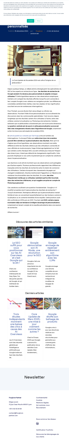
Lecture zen (34, 34)
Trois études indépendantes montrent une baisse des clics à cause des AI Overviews (17, 324)
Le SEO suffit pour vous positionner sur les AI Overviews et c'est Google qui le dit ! (16, 252)
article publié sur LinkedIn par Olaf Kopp (24, 136)
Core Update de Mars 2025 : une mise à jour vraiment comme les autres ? (34, 323)
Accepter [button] (30, 21)
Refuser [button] (39, 21)
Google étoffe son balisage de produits (52, 318)
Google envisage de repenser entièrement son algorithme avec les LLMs (52, 251)
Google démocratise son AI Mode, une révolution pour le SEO (34, 249)
